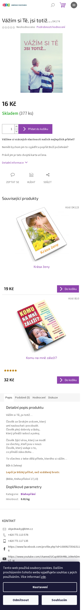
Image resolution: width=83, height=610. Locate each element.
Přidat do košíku (38, 129)
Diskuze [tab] (53, 398)
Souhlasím (59, 600)
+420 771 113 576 (18, 535)
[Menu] (74, 5)
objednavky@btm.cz (20, 529)
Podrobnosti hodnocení (51, 27)
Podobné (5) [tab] (22, 398)
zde (43, 577)
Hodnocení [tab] (39, 398)
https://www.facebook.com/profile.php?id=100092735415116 (44, 549)
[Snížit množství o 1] (16, 131)
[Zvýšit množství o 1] (16, 126)
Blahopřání (28, 494)
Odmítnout (21, 600)
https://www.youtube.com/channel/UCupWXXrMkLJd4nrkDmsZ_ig (44, 559)
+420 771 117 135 (18, 541)
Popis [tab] (8, 398)
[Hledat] (53, 5)
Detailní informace (13, 163)
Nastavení (40, 587)
